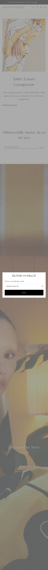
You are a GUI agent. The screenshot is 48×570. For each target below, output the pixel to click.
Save (24, 293)
